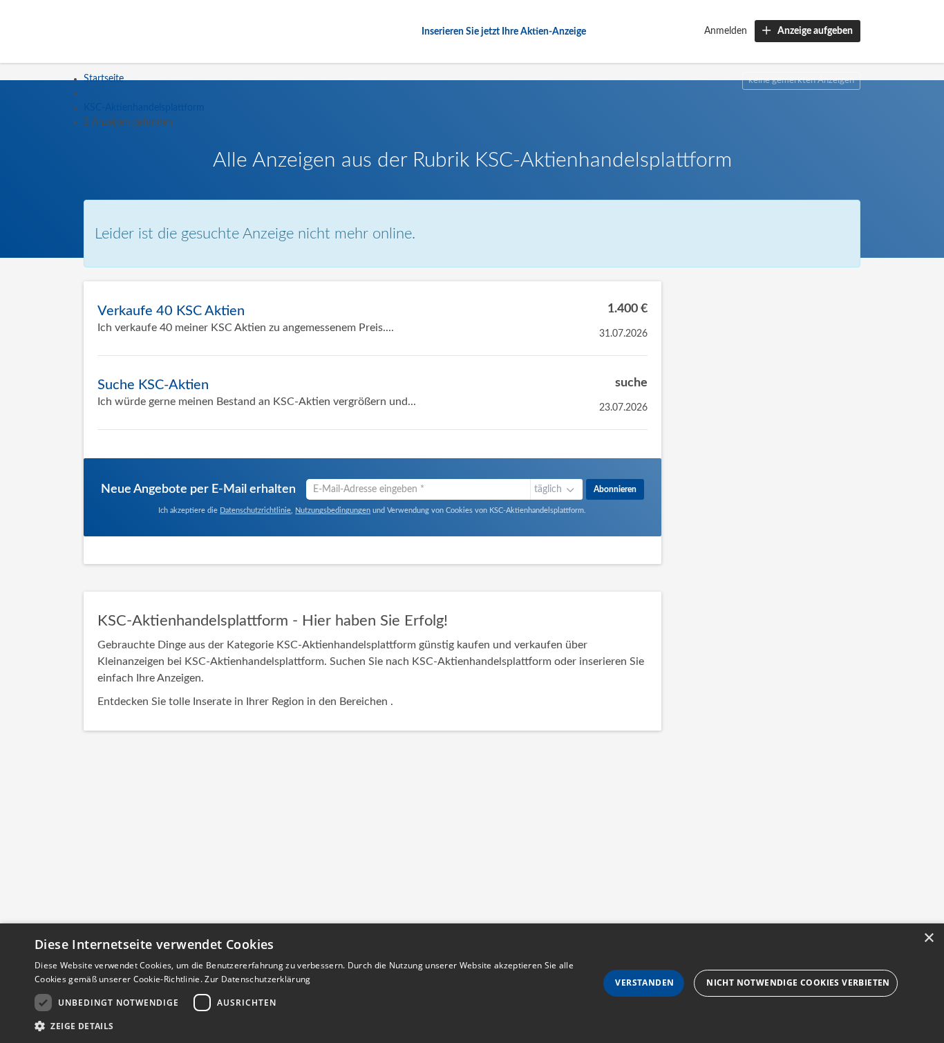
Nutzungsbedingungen (332, 510)
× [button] (928, 938)
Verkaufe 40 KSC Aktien (171, 311)
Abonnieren (615, 489)
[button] (316, 1026)
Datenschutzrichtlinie (255, 510)
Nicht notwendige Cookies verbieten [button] (798, 982)
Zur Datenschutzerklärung (257, 979)
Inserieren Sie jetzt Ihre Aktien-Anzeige (504, 32)
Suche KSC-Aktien (153, 385)
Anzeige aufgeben (815, 31)
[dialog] (472, 983)
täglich (548, 489)
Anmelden (725, 31)
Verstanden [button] (644, 982)
